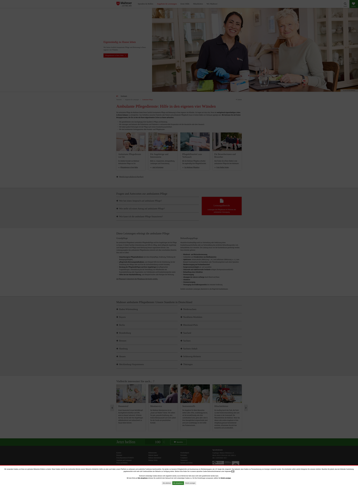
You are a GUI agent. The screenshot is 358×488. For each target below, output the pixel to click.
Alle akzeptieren (178, 483)
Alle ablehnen (167, 483)
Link (233, 471)
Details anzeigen (190, 483)
